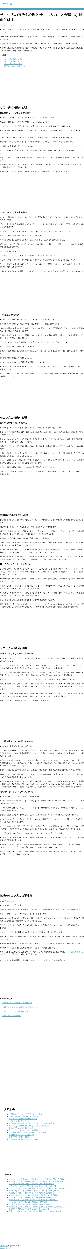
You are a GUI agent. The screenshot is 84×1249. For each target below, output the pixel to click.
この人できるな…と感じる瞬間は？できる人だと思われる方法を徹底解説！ (38, 1188)
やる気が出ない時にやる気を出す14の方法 (25, 1139)
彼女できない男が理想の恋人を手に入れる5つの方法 (29, 1126)
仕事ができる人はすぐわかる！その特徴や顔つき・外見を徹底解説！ (36, 1191)
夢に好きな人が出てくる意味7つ (21, 1135)
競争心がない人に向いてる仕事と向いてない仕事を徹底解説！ (33, 1186)
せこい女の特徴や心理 (13, 61)
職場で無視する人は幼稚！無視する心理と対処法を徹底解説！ (33, 1200)
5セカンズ (6, 4)
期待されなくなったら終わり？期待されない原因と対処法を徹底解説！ (37, 1181)
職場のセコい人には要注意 (14, 66)
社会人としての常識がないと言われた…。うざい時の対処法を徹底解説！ (37, 1179)
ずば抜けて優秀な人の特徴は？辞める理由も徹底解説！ (30, 1204)
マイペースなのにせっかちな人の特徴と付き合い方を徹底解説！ (34, 1195)
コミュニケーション (15, 9)
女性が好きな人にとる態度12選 (21, 1128)
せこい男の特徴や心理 (13, 59)
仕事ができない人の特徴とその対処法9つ (17, 1003)
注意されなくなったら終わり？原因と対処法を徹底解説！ (31, 1197)
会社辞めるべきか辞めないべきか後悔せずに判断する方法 (31, 1123)
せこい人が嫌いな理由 (13, 64)
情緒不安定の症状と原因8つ (20, 1137)
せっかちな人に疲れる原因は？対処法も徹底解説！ (29, 1202)
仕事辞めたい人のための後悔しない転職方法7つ (19, 1007)
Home (2, 9)
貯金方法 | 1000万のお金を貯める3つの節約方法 (27, 1132)
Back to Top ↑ (5, 1248)
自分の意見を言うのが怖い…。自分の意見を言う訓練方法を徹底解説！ (37, 1207)
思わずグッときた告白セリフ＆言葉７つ (24, 1130)
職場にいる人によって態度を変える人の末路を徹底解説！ (31, 1193)
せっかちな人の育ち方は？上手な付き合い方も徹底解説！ (31, 1184)
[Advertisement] (42, 86)
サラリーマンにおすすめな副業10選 (15, 1011)
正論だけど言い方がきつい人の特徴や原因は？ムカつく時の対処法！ (36, 1211)
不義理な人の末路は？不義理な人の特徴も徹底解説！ (30, 1209)
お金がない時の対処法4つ (11, 1016)
